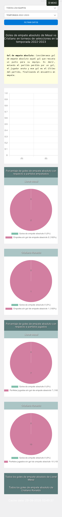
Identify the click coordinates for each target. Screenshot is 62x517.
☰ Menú (52, 3)
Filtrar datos (31, 22)
